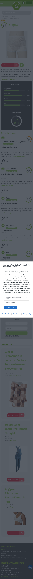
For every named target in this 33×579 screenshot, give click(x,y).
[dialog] (16, 289)
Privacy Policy (27, 314)
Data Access (16, 314)
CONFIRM (10, 307)
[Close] (29, 265)
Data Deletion (6, 314)
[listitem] (16, 298)
